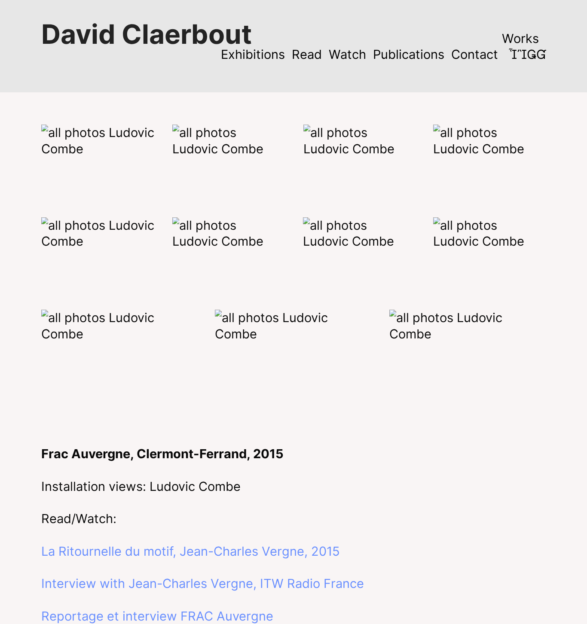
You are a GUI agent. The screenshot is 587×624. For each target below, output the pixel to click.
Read (307, 54)
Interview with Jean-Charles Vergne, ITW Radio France (202, 583)
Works (520, 38)
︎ (531, 54)
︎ (512, 54)
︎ (541, 54)
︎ (522, 54)
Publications (408, 54)
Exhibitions (253, 54)
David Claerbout (146, 34)
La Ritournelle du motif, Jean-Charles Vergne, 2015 (190, 551)
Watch (347, 54)
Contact (474, 54)
